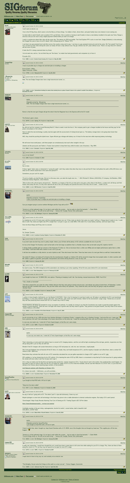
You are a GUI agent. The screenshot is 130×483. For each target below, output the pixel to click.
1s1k (6, 238)
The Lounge (29, 16)
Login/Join (122, 22)
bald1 (6, 391)
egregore (8, 453)
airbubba (8, 152)
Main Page (19, 16)
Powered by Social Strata (65, 469)
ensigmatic (8, 190)
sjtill (6, 294)
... (123, 18)
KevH (6, 25)
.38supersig (8, 76)
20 (125, 18)
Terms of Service (74, 479)
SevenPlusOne (9, 377)
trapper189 (8, 314)
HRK (6, 328)
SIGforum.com (8, 16)
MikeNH (7, 264)
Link (107, 354)
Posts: (25, 59)
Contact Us (54, 479)
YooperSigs (8, 62)
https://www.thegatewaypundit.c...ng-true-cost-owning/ (38, 403)
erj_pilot (7, 161)
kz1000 (7, 274)
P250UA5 (8, 95)
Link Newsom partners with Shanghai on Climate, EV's (38, 368)
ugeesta (7, 124)
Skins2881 (8, 217)
